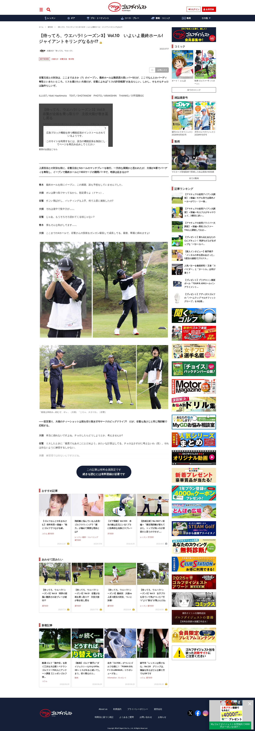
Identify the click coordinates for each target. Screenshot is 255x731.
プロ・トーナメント (99, 18)
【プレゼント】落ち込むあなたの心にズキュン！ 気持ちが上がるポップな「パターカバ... (200, 240)
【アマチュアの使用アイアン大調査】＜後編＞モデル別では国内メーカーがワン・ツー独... (199, 198)
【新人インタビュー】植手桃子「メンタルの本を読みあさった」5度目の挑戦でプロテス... (199, 255)
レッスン (51, 18)
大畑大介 (54, 59)
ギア (73, 18)
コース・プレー (132, 18)
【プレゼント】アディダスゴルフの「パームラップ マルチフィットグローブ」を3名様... (200, 297)
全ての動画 (194, 178)
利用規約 (117, 709)
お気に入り (162, 70)
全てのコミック (194, 90)
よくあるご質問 (126, 717)
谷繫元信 (63, 59)
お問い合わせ (146, 717)
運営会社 (158, 709)
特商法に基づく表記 (104, 717)
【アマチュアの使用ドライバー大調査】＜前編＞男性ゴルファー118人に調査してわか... (199, 226)
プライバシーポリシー (137, 709)
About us (103, 709)
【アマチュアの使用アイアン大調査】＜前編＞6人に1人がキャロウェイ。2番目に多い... (200, 212)
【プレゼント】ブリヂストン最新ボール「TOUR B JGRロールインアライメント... (199, 283)
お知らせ (162, 717)
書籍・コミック (163, 18)
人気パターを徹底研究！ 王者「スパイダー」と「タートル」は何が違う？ (200, 269)
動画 (189, 18)
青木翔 (71, 59)
